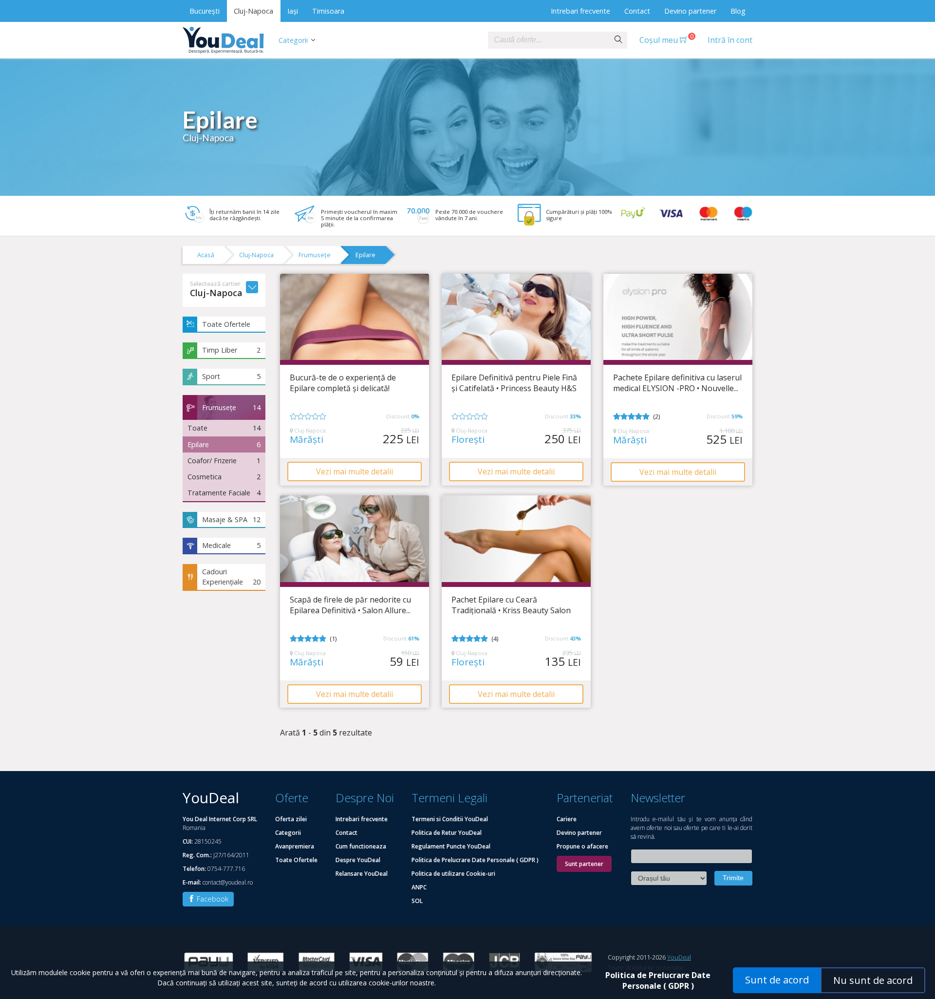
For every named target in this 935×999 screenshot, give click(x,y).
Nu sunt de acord (873, 980)
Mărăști (306, 440)
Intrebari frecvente (580, 11)
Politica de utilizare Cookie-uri (453, 873)
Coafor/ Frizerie (224, 460)
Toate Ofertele (226, 324)
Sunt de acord (777, 979)
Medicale (231, 545)
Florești (468, 440)
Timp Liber (231, 350)
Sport (231, 376)
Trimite (733, 878)
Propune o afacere (582, 846)
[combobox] (549, 40)
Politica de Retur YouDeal (446, 833)
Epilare (365, 254)
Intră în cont (730, 40)
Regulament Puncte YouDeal (450, 846)
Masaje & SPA (231, 519)
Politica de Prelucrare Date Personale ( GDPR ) (475, 860)
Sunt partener (584, 864)
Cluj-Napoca (253, 11)
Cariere (567, 819)
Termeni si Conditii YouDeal (449, 819)
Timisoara (328, 11)
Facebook (211, 899)
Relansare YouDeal (362, 873)
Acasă (205, 254)
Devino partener (690, 11)
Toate (224, 428)
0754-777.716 (226, 869)
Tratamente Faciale (224, 492)
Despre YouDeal (358, 860)
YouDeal (679, 957)
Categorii (293, 40)
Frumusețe (315, 254)
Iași (292, 11)
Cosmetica (224, 476)
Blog (738, 11)
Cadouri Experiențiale (231, 577)
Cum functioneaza (361, 846)
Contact (637, 11)
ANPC (419, 887)
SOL (417, 901)
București (204, 11)
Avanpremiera (294, 846)
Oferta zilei (291, 819)
